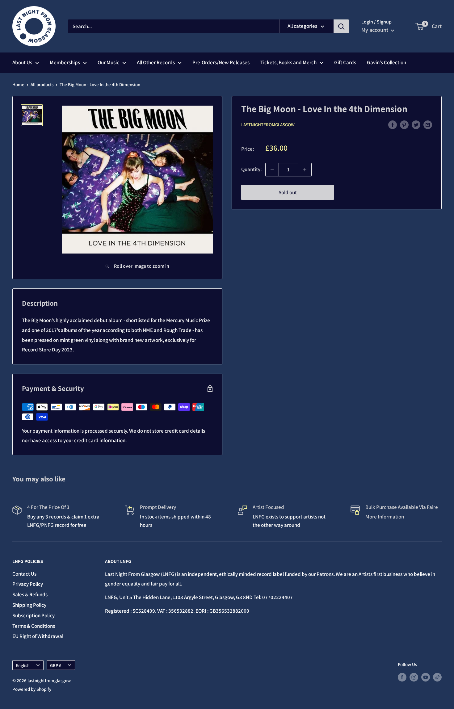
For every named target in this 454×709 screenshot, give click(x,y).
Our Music (108, 62)
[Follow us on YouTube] (425, 677)
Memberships (65, 62)
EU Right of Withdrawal (37, 636)
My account (375, 29)
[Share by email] (427, 124)
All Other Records (156, 62)
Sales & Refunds (30, 594)
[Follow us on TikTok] (437, 677)
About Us (22, 62)
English (23, 665)
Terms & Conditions (33, 626)
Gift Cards (345, 62)
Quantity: (251, 169)
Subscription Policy (33, 615)
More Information (384, 516)
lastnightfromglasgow (268, 125)
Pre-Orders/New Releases (221, 62)
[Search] (341, 26)
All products (42, 84)
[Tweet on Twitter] (416, 124)
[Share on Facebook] (392, 124)
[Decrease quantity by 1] (272, 169)
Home (18, 84)
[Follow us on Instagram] (414, 677)
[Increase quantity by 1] (304, 169)
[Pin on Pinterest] (404, 124)
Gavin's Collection (386, 62)
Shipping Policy (29, 605)
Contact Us (24, 573)
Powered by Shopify (31, 689)
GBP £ (55, 665)
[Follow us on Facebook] (402, 677)
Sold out (288, 192)
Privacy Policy (27, 584)
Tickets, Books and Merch (288, 62)
